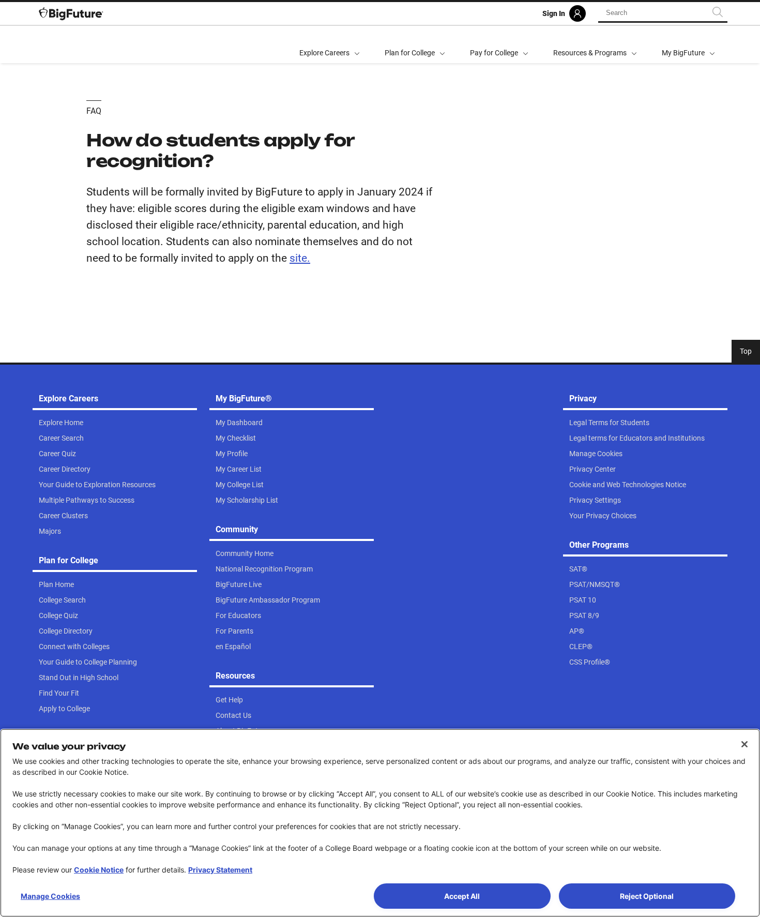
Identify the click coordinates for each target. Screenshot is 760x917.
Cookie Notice (99, 869)
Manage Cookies (50, 896)
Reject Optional (647, 896)
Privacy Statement (220, 869)
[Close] (744, 744)
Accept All (462, 896)
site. (300, 258)
